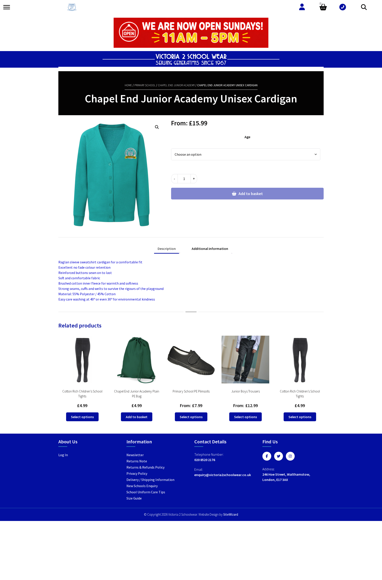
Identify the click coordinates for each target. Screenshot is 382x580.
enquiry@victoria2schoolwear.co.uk (222, 475)
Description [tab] (167, 248)
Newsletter (135, 455)
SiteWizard (230, 514)
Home (128, 85)
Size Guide (134, 498)
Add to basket (251, 193)
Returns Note (136, 461)
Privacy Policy (136, 473)
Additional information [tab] (210, 248)
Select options (82, 417)
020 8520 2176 (204, 459)
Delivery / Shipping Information (150, 479)
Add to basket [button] (136, 417)
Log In (63, 455)
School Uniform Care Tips (145, 492)
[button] (157, 127)
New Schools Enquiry (142, 486)
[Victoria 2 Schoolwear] (71, 7)
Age (247, 137)
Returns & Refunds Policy (145, 467)
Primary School (144, 85)
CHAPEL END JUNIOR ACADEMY (176, 85)
